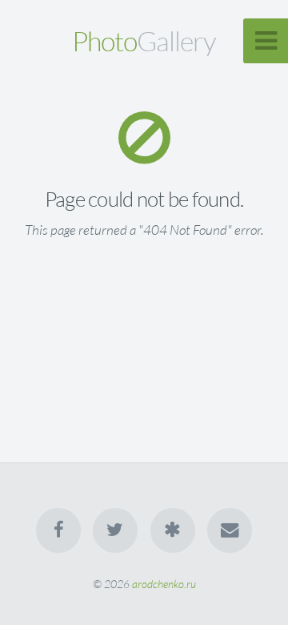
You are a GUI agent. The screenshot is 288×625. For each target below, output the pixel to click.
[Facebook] (58, 530)
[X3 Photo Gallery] (172, 530)
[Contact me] (229, 530)
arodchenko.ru (164, 584)
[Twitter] (115, 530)
